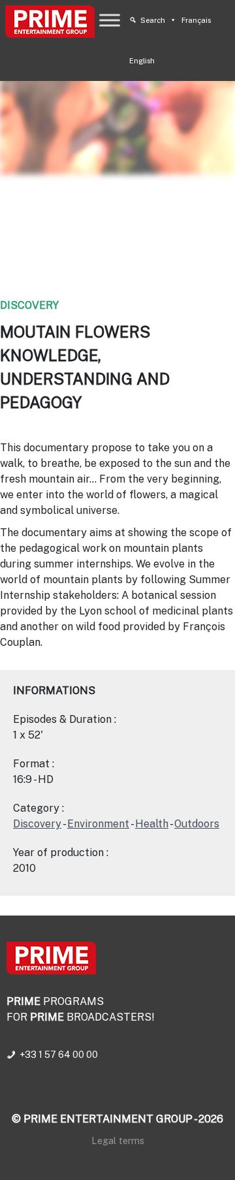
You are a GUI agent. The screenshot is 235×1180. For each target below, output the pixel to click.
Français (196, 20)
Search (152, 20)
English (142, 60)
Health (151, 824)
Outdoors (196, 824)
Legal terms (117, 1140)
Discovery (29, 305)
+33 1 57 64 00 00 (59, 1054)
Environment (98, 824)
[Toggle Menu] (109, 20)
